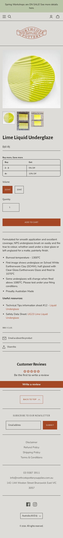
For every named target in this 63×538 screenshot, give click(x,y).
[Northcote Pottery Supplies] (31, 33)
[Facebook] (28, 504)
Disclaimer (31, 442)
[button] (31, 400)
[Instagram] (35, 504)
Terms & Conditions (31, 457)
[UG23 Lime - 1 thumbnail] (23, 121)
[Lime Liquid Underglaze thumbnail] (9, 118)
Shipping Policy (31, 452)
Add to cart (31, 222)
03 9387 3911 (31, 472)
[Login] (51, 17)
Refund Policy (31, 447)
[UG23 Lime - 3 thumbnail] (37, 119)
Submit (50, 425)
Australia (29, 516)
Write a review (31, 384)
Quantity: (7, 199)
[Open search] (9, 16)
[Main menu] (4, 16)
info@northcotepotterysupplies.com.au (31, 477)
